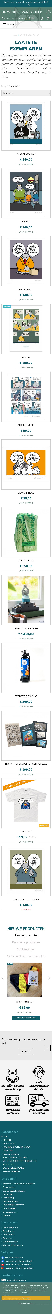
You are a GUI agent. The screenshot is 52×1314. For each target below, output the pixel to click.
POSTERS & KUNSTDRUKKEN (16, 1147)
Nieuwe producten (26, 935)
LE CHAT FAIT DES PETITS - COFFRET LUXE (26, 764)
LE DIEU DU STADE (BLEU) (26, 628)
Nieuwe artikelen (11, 1154)
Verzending (8, 1197)
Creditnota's (9, 1234)
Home (4, 1136)
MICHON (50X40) (26, 425)
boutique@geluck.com (15, 1279)
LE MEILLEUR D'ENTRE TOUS (26, 899)
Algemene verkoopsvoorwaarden (19, 1183)
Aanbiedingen (26, 949)
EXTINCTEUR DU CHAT (26, 696)
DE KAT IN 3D (9, 1143)
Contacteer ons (10, 1212)
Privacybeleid (9, 1187)
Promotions (8, 1164)
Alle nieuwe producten (26, 1017)
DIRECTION (26, 357)
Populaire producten (26, 942)
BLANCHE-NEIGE (26, 493)
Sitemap (7, 1215)
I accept (25, 1298)
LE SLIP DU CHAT (24, 1002)
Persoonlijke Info (10, 1227)
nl (35, 18)
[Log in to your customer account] (42, 18)
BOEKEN (7, 1140)
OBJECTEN (8, 1150)
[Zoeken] (30, 18)
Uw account (9, 1222)
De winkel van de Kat (21, 12)
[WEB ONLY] (26, 351)
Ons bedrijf (9, 1178)
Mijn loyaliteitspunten (13, 1245)
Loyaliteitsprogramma (13, 1204)
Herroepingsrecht (11, 1201)
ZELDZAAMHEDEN (11, 1171)
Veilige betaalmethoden (14, 1191)
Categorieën (9, 1132)
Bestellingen (8, 1231)
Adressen (7, 1238)
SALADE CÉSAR (26, 560)
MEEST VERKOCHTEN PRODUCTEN (19, 1161)
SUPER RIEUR (26, 831)
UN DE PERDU (26, 289)
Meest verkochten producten (26, 956)
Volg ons (7, 1252)
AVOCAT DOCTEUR (26, 154)
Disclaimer (8, 1194)
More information (25, 1303)
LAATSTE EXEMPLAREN (14, 1168)
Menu (8, 24)
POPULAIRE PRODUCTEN (15, 1157)
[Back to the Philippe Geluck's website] (48, 12)
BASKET (26, 221)
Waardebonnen (10, 1241)
